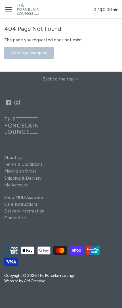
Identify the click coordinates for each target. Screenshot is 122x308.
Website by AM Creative (24, 281)
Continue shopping (29, 53)
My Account (16, 185)
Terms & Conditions (23, 164)
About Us (13, 157)
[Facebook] (8, 102)
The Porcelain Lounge (56, 275)
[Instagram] (17, 102)
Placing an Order (20, 171)
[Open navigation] (8, 9)
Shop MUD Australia (23, 197)
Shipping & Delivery (23, 178)
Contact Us (15, 217)
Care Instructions (21, 204)
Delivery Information (24, 211)
